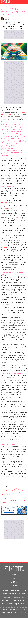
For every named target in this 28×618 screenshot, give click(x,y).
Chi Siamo (14, 574)
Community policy (14, 585)
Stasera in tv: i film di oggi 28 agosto (11, 489)
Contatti (14, 578)
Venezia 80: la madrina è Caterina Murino (13, 491)
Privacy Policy (14, 582)
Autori (14, 575)
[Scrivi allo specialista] (14, 510)
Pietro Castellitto (16, 207)
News (5, 6)
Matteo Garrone (12, 217)
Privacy (14, 581)
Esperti (14, 577)
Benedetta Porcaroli (9, 208)
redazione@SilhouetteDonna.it (10, 612)
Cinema (9, 6)
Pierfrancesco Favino (6, 202)
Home (2, 6)
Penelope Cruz (5, 247)
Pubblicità (14, 579)
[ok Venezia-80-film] (14, 51)
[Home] (8, 2)
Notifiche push (14, 587)
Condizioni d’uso (14, 584)
